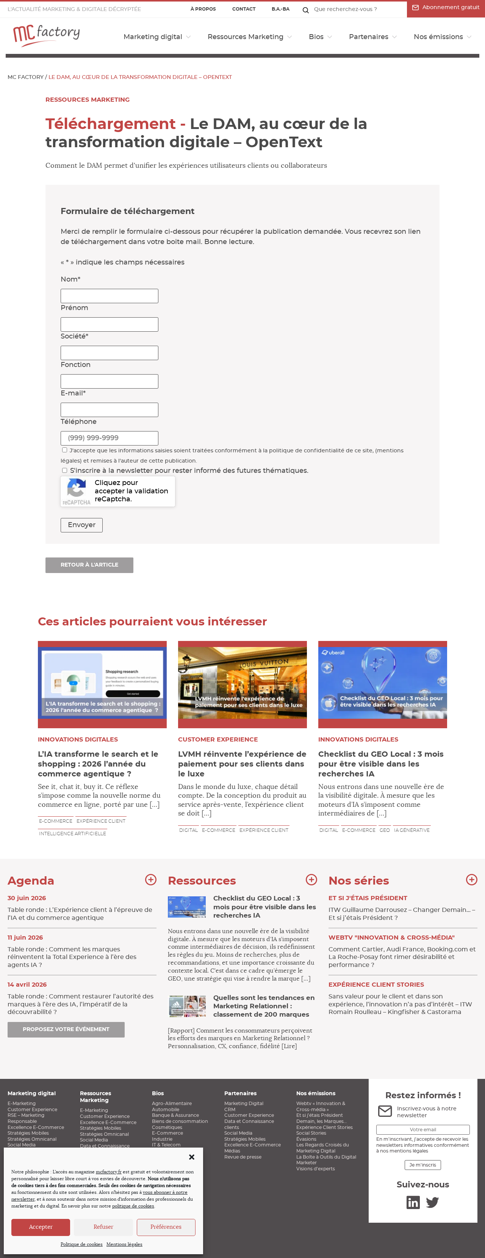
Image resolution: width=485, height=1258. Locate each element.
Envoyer (81, 525)
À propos (203, 9)
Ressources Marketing (245, 37)
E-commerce (55, 821)
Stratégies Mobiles (28, 1133)
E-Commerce (167, 1133)
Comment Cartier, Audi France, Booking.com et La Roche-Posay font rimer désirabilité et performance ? (402, 951)
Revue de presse (242, 1157)
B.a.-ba (280, 9)
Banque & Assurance (175, 1115)
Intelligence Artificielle (72, 833)
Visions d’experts (315, 1169)
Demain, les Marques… (321, 1121)
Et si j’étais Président (319, 1115)
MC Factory (26, 77)
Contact (243, 9)
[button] (192, 1157)
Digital (188, 830)
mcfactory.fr (109, 1172)
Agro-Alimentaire (172, 1103)
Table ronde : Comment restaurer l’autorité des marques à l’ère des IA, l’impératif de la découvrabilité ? (80, 998)
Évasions (306, 1139)
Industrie (162, 1139)
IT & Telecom (166, 1145)
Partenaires (368, 37)
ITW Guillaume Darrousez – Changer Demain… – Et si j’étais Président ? (402, 908)
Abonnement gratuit (451, 7)
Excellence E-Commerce (36, 1127)
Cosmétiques (167, 1127)
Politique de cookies (82, 1244)
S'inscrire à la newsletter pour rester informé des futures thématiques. (189, 471)
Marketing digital (153, 37)
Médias (232, 1151)
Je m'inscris (423, 1165)
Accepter (41, 1227)
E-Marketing (22, 1103)
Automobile (165, 1109)
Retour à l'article (89, 565)
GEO (385, 830)
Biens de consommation (180, 1121)
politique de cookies (133, 1206)
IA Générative (412, 830)
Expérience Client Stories (324, 1127)
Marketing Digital (243, 1103)
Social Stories (311, 1133)
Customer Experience (32, 1109)
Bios (316, 37)
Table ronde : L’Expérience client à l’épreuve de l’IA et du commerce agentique (80, 908)
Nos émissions (438, 37)
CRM (229, 1109)
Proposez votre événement (66, 1029)
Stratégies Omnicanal (32, 1139)
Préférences (165, 1227)
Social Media (22, 1145)
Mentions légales (124, 1244)
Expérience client (101, 821)
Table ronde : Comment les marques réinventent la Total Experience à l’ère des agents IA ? (72, 951)
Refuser (103, 1227)
